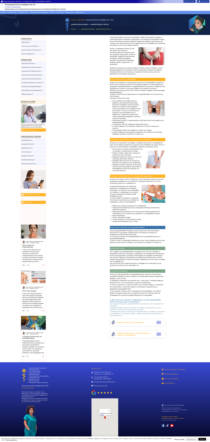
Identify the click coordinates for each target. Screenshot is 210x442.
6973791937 (107, 379)
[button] (12, 12)
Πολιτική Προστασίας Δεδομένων (171, 408)
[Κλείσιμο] (208, 439)
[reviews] (93, 392)
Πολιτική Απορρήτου (11, 440)
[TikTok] (167, 425)
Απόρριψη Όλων (191, 439)
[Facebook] (163, 425)
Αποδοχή (202, 439)
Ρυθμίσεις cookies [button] (179, 439)
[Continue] (158, 322)
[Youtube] (171, 425)
